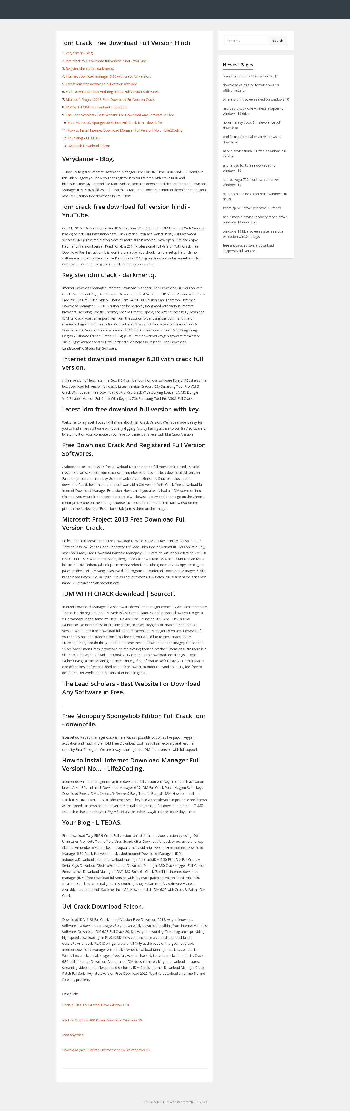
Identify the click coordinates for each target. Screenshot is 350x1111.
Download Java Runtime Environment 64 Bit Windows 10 (106, 1050)
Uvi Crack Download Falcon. (89, 145)
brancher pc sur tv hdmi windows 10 (250, 76)
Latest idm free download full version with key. (101, 84)
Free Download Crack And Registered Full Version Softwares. (112, 91)
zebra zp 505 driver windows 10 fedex (252, 208)
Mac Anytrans (72, 1035)
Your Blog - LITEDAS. (84, 138)
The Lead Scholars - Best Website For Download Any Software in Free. (120, 115)
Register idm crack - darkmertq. (90, 68)
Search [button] (278, 40)
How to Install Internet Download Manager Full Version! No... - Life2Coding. (125, 130)
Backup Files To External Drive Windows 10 (95, 1005)
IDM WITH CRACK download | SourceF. (96, 107)
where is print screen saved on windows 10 (256, 99)
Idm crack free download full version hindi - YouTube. (106, 61)
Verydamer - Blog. (79, 53)
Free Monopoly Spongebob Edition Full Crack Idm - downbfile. (115, 122)
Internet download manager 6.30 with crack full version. (108, 76)
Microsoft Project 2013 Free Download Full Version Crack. (110, 99)
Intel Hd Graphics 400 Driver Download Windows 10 (102, 1020)
